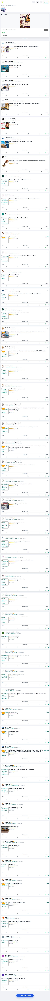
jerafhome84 (8, 232)
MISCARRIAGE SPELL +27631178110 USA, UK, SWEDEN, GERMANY (23, 427)
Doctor (7, 690)
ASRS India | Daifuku (14, 636)
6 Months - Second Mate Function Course (19, 84)
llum (6, 175)
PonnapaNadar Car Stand (15, 807)
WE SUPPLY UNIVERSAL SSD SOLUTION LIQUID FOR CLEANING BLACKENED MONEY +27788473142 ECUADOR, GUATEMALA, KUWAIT (27, 332)
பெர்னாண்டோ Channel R (10, 118)
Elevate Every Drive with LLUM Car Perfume (19, 313)
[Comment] (17, 58)
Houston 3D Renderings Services (17, 978)
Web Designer (8, 557)
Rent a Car (8, 785)
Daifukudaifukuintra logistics (12, 632)
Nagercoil (13, 272)
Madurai (13, 937)
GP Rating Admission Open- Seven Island (19, 655)
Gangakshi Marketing (10, 689)
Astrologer (7, 918)
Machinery (8, 633)
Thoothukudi (15, 62)
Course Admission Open (15, 65)
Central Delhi (13, 43)
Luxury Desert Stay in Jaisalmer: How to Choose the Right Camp (24, 198)
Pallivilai (14, 823)
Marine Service (8, 62)
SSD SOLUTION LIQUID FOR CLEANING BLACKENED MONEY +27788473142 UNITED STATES (27, 351)
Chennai (14, 157)
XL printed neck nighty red (15, 883)
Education (8, 43)
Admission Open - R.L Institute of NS (17, 503)
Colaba (15, 709)
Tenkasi (13, 329)
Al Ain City (12, 119)
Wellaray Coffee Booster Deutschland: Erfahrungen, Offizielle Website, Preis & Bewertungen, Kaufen (27, 161)
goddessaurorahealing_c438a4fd (13, 404)
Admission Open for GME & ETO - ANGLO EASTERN (20, 484)
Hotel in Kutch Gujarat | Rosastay (17, 579)
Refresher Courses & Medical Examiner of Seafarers (21, 769)
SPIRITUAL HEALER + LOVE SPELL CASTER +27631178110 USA (22, 465)
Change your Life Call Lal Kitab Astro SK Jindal (20, 921)
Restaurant (12, 122)
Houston (11, 348)
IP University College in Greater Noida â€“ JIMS (20, 141)
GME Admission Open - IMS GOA (16, 522)
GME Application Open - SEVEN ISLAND (18, 617)
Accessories (8, 310)
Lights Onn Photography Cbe (16, 959)
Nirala (6, 99)
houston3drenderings (10, 974)
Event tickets (8, 462)
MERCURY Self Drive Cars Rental (16, 788)
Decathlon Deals (13, 712)
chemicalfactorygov (10, 328)
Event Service (8, 937)
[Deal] (33, 2)
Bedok (14, 215)
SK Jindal (7, 917)
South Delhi (14, 176)
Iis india (6, 556)
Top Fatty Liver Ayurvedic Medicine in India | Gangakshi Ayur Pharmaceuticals (27, 693)
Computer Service (9, 956)
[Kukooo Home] (2, 2)
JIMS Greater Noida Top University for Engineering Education (23, 46)
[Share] (28, 58)
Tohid (6, 156)
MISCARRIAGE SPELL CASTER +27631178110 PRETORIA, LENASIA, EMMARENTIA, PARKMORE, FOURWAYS (26, 408)
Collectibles (8, 176)
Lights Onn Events (9, 936)
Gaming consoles (9, 709)
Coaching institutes (9, 538)
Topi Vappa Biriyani (14, 274)
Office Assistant (9, 157)
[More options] (47, 43)
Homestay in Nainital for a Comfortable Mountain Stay (22, 255)
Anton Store (12, 864)
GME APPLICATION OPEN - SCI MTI (17, 674)
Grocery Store (8, 861)
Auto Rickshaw (8, 823)
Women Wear (8, 443)
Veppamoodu (13, 804)
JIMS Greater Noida (9, 42)
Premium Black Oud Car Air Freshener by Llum (20, 179)
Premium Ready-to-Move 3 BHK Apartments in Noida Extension (24, 103)
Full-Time (7, 119)
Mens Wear (8, 329)
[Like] (6, 58)
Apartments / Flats (8, 100)
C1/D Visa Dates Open (14, 845)
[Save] (39, 58)
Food (6, 424)
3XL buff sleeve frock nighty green (17, 902)
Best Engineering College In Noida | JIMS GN (19, 541)
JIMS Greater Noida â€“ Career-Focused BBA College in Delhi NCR (25, 293)
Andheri (12, 633)
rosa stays (7, 194)
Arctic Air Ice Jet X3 (14, 731)
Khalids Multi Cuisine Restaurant (17, 389)
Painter (7, 348)
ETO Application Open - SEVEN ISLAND (18, 598)
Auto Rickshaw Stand (14, 826)
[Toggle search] (41, 2)
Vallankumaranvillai (15, 785)
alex (6, 213)
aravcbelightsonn (9, 955)
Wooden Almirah (13, 236)
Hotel (7, 196)
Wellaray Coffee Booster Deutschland (18, 217)
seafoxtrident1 (8, 727)
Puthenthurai (11, 234)
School (7, 291)
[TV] (37, 2)
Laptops (7, 728)
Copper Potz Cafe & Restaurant (16, 370)
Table (7, 234)
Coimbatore (16, 956)
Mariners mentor (9, 61)
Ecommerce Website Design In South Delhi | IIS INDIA (21, 560)
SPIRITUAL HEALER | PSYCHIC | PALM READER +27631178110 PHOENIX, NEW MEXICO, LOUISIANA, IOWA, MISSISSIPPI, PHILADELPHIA (27, 446)
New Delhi (12, 291)
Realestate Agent (8, 975)
